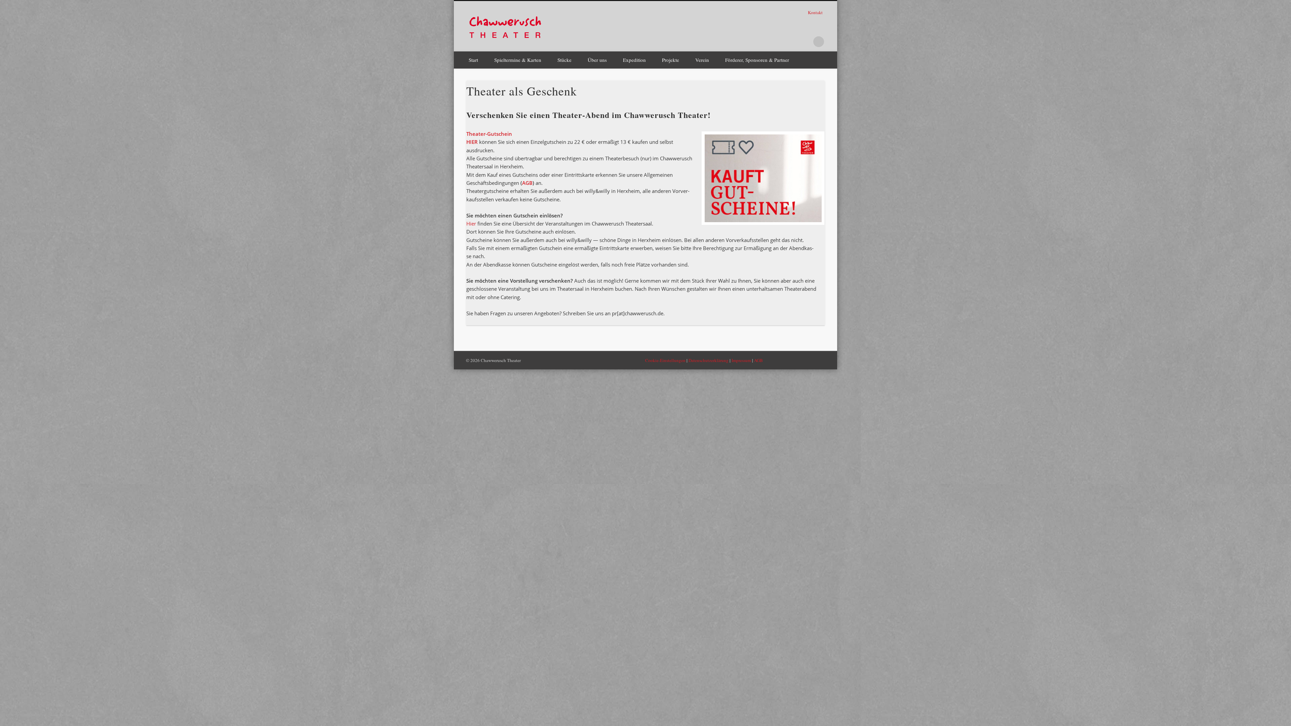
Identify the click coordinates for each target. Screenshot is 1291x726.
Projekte (670, 59)
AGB (527, 182)
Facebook (777, 41)
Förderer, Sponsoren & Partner (757, 59)
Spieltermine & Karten (517, 59)
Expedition (634, 59)
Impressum (741, 360)
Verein (702, 59)
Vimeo (804, 41)
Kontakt (816, 12)
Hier (471, 223)
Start (473, 59)
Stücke (564, 59)
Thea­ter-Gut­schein (489, 133)
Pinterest (791, 41)
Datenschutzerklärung (709, 360)
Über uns (597, 59)
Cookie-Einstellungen (665, 360)
